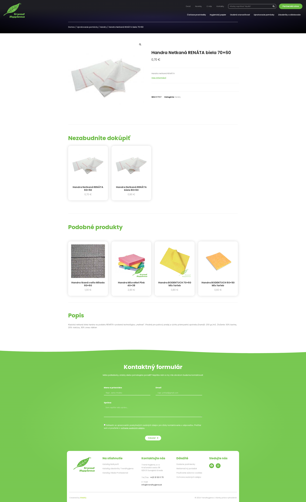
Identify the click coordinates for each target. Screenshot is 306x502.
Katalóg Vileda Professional (115, 472)
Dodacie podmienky (185, 464)
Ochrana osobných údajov (188, 477)
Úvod (188, 6)
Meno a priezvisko (113, 388)
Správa (107, 403)
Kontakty (220, 6)
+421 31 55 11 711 (157, 477)
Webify (83, 497)
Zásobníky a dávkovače (289, 14)
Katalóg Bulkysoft (111, 464)
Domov (71, 27)
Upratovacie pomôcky (264, 14)
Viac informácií (158, 77)
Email (158, 388)
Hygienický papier (218, 14)
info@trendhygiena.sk (152, 484)
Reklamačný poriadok (186, 468)
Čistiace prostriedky (196, 14)
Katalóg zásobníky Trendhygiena (118, 468)
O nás (209, 6)
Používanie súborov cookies (189, 472)
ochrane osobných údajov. (133, 428)
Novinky (198, 6)
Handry (103, 27)
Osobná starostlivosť (240, 14)
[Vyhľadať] (273, 6)
